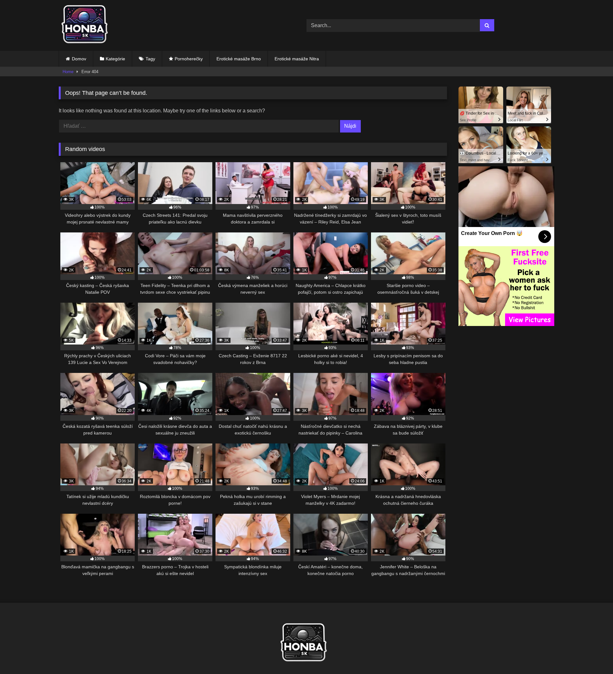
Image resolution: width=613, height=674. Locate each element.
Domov (79, 58)
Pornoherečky (189, 58)
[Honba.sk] (87, 25)
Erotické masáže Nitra (297, 58)
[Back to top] (593, 655)
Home (68, 71)
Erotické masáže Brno (238, 58)
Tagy (150, 58)
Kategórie (115, 58)
